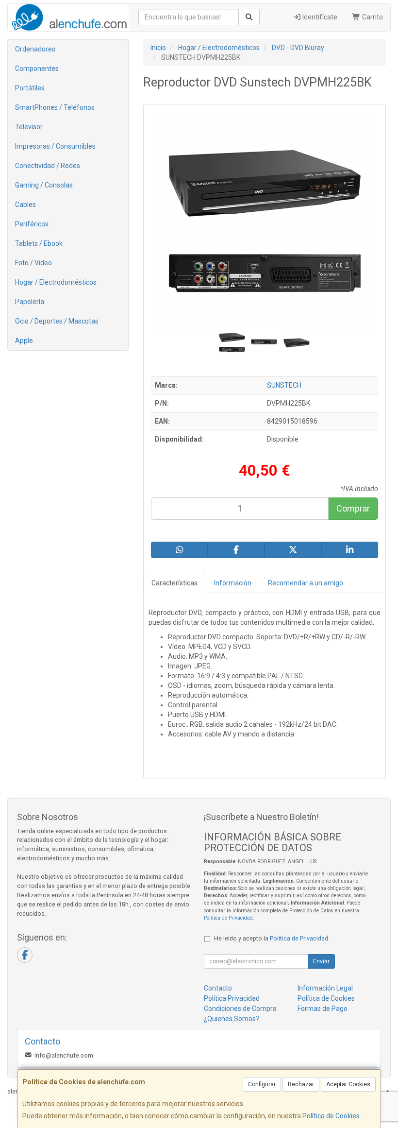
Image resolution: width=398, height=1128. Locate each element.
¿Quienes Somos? (231, 1019)
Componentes (37, 68)
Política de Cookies (331, 1116)
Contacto (218, 988)
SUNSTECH (284, 385)
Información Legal (325, 988)
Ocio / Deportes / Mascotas (57, 321)
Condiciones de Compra (240, 1008)
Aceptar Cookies (348, 1084)
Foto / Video (33, 263)
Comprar (353, 508)
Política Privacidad (232, 998)
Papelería (29, 302)
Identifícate (319, 17)
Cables (25, 204)
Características (174, 583)
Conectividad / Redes (47, 166)
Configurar (262, 1084)
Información (232, 583)
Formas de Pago (323, 1008)
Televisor (29, 127)
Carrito (372, 17)
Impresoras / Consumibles (55, 146)
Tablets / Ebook (39, 243)
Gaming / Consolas (44, 185)
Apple (24, 340)
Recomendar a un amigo (305, 583)
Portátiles (30, 88)
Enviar (321, 961)
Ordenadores (35, 49)
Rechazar (301, 1084)
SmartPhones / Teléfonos (55, 107)
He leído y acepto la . (272, 938)
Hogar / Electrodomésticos (56, 282)
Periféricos (32, 224)
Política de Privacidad (228, 918)
